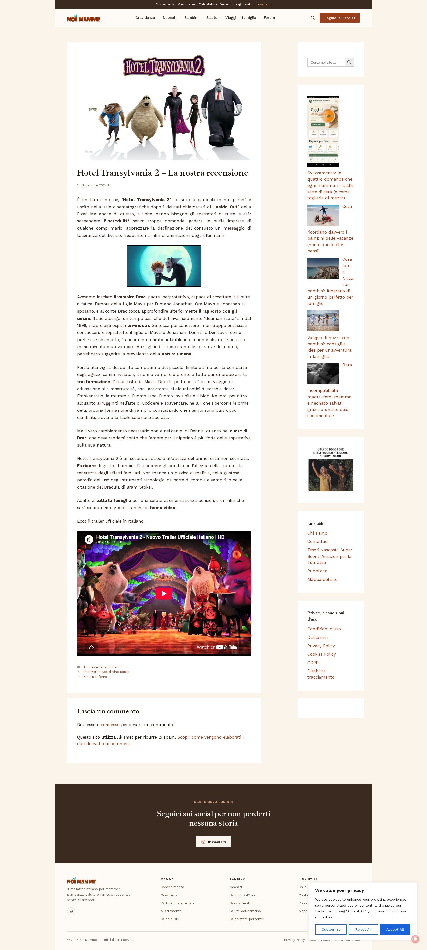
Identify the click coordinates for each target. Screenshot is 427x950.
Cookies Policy (321, 654)
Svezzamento (240, 903)
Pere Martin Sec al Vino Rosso (105, 672)
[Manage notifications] (415, 939)
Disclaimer (317, 637)
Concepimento (172, 887)
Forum (269, 18)
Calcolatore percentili (247, 919)
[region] (362, 911)
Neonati (169, 18)
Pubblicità (317, 570)
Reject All (363, 929)
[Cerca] (312, 17)
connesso (110, 724)
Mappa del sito (322, 579)
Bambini (191, 18)
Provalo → (263, 4)
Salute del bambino (245, 911)
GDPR (313, 662)
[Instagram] (71, 911)
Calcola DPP (170, 919)
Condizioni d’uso (324, 628)
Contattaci (317, 541)
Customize (331, 929)
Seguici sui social (339, 18)
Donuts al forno (94, 677)
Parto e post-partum (177, 903)
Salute (211, 18)
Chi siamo (317, 533)
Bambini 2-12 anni (243, 895)
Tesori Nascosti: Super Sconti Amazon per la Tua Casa (329, 556)
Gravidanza (145, 18)
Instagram (217, 841)
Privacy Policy (321, 645)
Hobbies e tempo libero (101, 667)
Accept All (395, 929)
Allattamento (171, 911)
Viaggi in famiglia (240, 18)
